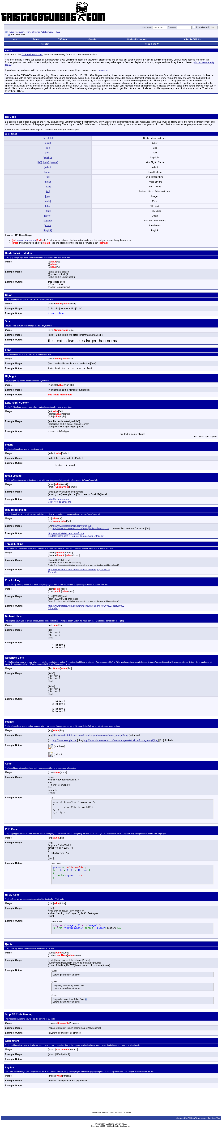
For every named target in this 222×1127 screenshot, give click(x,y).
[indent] (48, 167)
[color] (48, 143)
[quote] (47, 215)
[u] (51, 138)
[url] (48, 177)
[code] (48, 201)
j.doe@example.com (58, 499)
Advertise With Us (192, 39)
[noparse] (47, 220)
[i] (48, 138)
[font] (47, 152)
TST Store (62, 39)
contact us (103, 70)
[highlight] (48, 157)
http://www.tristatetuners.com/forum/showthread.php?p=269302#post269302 (86, 605)
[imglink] (48, 230)
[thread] (48, 181)
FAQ (58, 32)
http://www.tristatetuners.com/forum (66, 533)
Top (218, 1118)
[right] (46, 162)
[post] (48, 186)
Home (14, 39)
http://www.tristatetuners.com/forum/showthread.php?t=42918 (79, 569)
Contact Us (181, 1118)
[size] (47, 147)
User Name (147, 27)
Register (45, 44)
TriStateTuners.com (197, 1118)
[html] (48, 211)
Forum (36, 39)
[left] (39, 162)
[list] (48, 191)
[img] (47, 196)
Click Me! (53, 572)
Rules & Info (150, 44)
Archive (211, 1118)
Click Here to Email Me (59, 501)
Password (172, 27)
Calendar (92, 39)
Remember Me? (202, 27)
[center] (54, 162)
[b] (44, 138)
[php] (47, 206)
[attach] (48, 225)
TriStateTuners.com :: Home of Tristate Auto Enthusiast (31, 32)
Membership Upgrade (137, 39)
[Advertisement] (111, 104)
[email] (47, 172)
